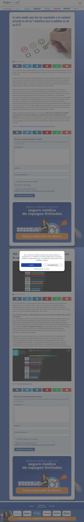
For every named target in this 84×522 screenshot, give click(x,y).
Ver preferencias (53, 265)
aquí (39, 258)
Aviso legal (46, 268)
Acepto (31, 265)
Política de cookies (38, 268)
